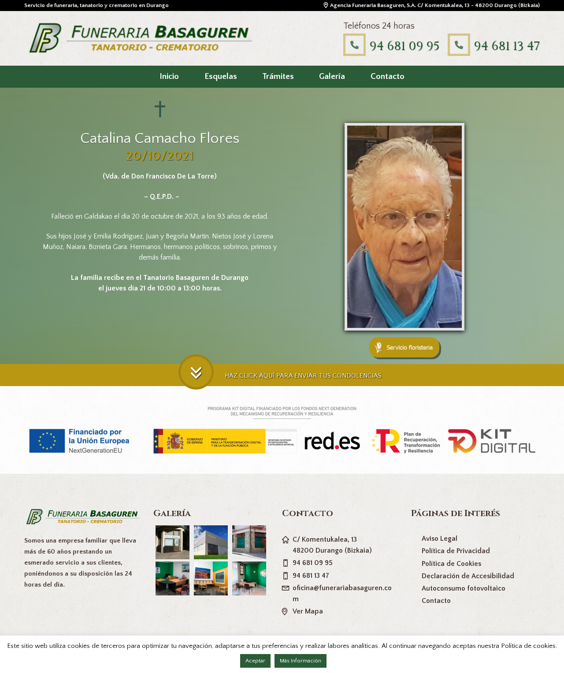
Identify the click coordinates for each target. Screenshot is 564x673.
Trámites (278, 76)
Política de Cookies (451, 564)
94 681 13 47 (507, 46)
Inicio (169, 76)
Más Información (300, 661)
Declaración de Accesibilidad (468, 576)
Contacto (387, 76)
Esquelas (220, 76)
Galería (332, 76)
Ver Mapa (308, 611)
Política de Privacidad (456, 551)
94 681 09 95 (404, 46)
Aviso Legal (439, 539)
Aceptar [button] (255, 661)
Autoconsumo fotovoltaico (463, 588)
